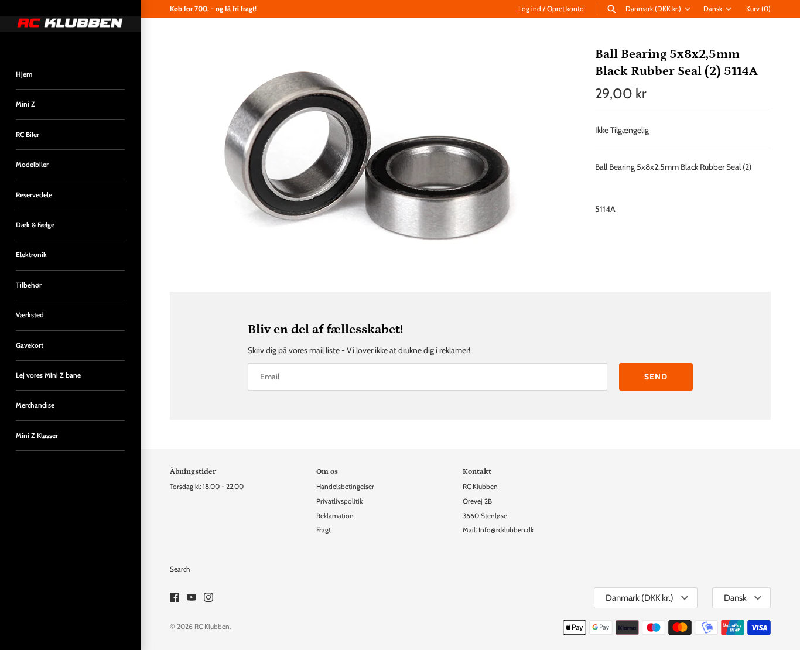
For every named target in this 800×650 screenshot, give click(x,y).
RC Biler (27, 135)
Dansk (712, 9)
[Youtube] (191, 598)
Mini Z (25, 104)
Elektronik (31, 255)
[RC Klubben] (70, 24)
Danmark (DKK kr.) (653, 9)
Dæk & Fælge (35, 225)
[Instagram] (208, 598)
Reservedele (34, 195)
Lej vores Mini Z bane (48, 375)
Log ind (529, 9)
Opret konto (565, 9)
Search (180, 569)
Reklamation (335, 516)
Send (656, 376)
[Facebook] (174, 598)
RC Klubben (212, 626)
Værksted (30, 315)
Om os (327, 471)
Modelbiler (32, 164)
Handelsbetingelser (345, 487)
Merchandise (35, 405)
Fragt (323, 530)
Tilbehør (29, 285)
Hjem (24, 74)
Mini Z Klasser (37, 436)
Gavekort (29, 345)
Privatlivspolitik (339, 501)
